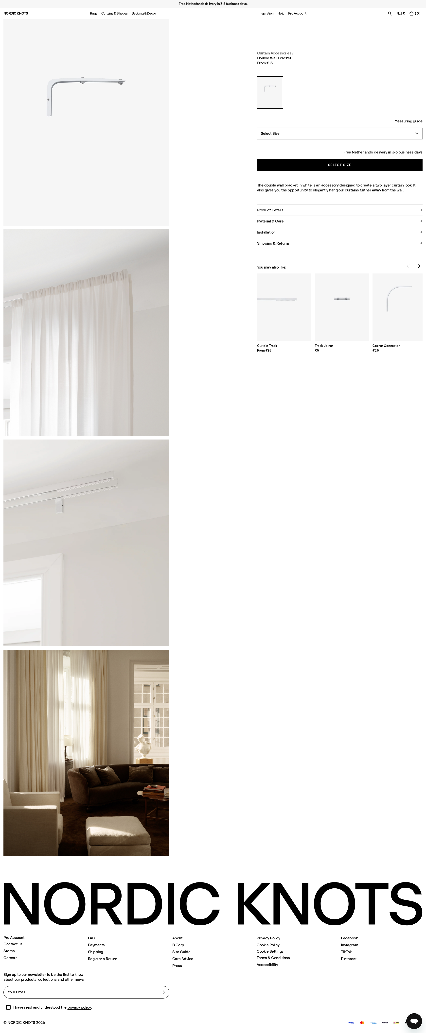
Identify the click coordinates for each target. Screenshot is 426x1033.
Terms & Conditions (273, 957)
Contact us (12, 944)
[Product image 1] (86, 122)
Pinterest (348, 958)
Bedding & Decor (144, 13)
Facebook (349, 938)
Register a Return (102, 958)
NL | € (400, 13)
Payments (96, 945)
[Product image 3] (86, 543)
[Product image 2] (86, 332)
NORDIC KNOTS (15, 13)
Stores (9, 950)
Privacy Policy (268, 938)
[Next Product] (419, 266)
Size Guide (181, 951)
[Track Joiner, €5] (342, 307)
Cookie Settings (270, 951)
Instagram (349, 945)
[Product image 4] (86, 753)
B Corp (178, 945)
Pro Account (297, 13)
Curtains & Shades (114, 13)
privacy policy (79, 1007)
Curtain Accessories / (275, 53)
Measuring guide (408, 121)
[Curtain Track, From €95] (284, 307)
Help (281, 13)
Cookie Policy (268, 945)
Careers (10, 957)
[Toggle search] (390, 13)
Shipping (95, 951)
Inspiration (266, 13)
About (177, 938)
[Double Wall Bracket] (270, 92)
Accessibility (267, 964)
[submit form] (163, 992)
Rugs (93, 13)
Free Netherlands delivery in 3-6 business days (383, 152)
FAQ (91, 938)
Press (177, 965)
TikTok (346, 951)
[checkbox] (8, 1007)
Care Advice (182, 958)
